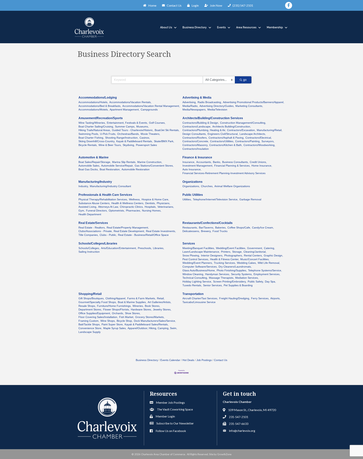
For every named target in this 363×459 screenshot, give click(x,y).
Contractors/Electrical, (258, 137)
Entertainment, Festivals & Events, (127, 122)
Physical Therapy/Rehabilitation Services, (103, 199)
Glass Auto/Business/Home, (199, 270)
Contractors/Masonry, (195, 145)
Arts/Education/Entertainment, (119, 248)
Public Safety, (256, 281)
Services (188, 243)
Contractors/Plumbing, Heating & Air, (204, 130)
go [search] (245, 79)
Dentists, (150, 203)
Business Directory (194, 27)
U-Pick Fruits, (108, 134)
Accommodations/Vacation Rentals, (130, 102)
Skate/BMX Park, (164, 141)
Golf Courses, (157, 122)
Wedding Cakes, (247, 263)
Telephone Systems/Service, (265, 270)
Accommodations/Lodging (97, 97)
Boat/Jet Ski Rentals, (167, 130)
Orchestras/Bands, (128, 134)
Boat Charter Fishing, (91, 137)
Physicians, (163, 203)
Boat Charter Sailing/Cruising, (96, 126)
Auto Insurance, (191, 169)
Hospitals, (150, 206)
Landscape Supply (89, 332)
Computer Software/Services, (199, 266)
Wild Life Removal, (269, 263)
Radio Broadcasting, (210, 102)
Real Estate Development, (129, 231)
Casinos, (145, 137)
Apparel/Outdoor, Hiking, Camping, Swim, (152, 328)
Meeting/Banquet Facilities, (198, 248)
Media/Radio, (190, 106)
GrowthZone (224, 454)
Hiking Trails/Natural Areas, (94, 130)
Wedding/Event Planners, (197, 263)
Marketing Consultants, (249, 106)
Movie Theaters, (150, 134)
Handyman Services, (217, 274)
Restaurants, (190, 227)
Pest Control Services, (195, 259)
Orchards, (118, 313)
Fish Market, (126, 317)
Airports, (275, 298)
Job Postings (204, 360)
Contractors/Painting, (247, 141)
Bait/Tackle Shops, (89, 324)
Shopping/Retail (90, 293)
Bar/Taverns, (206, 227)
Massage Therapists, (221, 277)
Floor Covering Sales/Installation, (98, 317)
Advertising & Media (196, 97)
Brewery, (206, 231)
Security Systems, (241, 274)
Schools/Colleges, (89, 248)
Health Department (89, 214)
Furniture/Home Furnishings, (114, 306)
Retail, (160, 298)
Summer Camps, (125, 126)
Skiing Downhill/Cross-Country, (96, 141)
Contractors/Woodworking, (259, 145)
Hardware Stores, (141, 309)
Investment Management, (197, 165)
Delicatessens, (191, 231)
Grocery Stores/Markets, (149, 317)
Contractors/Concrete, (195, 141)
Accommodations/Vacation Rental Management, (151, 106)
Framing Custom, (88, 320)
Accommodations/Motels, (93, 109)
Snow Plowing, (191, 255)
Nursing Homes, (151, 210)
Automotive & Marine (93, 157)
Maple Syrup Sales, (114, 328)
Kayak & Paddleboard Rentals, (134, 141)
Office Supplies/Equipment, (94, 313)
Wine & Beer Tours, (110, 145)
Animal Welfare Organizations (232, 186)
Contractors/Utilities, (222, 141)
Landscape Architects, (253, 134)
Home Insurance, (261, 165)
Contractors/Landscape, (196, 126)
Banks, (217, 162)
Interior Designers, (212, 255)
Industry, (83, 186)
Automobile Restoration (136, 169)
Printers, (226, 251)
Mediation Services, (247, 277)
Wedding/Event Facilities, (231, 248)
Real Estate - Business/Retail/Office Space (143, 235)
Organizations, (191, 186)
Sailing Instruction (89, 251)
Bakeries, (220, 227)
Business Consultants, (235, 162)
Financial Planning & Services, (232, 165)
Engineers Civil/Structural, (223, 134)
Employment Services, (267, 274)
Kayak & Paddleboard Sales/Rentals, (146, 324)
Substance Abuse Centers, (94, 203)
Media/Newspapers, (194, 109)
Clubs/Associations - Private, (95, 231)
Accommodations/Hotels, (93, 102)
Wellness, (134, 199)
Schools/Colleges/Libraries (97, 243)
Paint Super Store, (112, 324)
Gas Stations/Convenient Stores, (154, 165)
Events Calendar (170, 360)
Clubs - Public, (108, 235)
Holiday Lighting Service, (197, 281)
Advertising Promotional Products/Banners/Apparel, (253, 102)
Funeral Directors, (97, 210)
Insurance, (188, 162)
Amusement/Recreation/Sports (100, 118)
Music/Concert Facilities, (254, 259)
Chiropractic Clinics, (131, 206)
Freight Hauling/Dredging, (234, 298)
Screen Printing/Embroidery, (230, 281)
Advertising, (189, 102)
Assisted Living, (87, 206)
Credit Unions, (258, 162)
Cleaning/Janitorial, (255, 251)
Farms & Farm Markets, (141, 298)
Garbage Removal (250, 199)
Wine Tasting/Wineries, (92, 122)
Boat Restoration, (110, 169)
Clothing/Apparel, (115, 298)
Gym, (81, 210)
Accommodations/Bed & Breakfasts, (99, 106)
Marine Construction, (149, 162)
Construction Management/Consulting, (243, 122)
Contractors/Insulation (195, 148)
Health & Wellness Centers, (127, 203)
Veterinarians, (165, 206)
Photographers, (233, 255)
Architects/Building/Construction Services (212, 118)
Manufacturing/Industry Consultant (110, 186)
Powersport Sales (146, 145)
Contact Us (220, 360)
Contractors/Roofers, (194, 137)
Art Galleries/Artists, (159, 302)
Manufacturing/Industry (95, 181)
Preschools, (145, 248)
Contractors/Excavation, (241, 130)
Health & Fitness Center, (224, 259)
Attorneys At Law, (108, 206)
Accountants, (204, 162)
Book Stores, (152, 306)
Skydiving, (129, 145)
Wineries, (138, 306)
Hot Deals (188, 360)
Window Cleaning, (193, 274)
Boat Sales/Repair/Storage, (94, 162)
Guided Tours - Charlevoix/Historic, (133, 130)
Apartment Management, (125, 109)
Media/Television (217, 109)
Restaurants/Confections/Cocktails (207, 222)
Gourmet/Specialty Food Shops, (97, 302)
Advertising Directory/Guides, (216, 106)
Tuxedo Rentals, (192, 285)
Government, (255, 248)
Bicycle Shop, (125, 320)
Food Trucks (220, 231)
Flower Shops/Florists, (116, 309)
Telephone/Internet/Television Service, (215, 199)
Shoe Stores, (132, 313)
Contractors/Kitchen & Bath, (225, 145)
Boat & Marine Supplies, (132, 302)
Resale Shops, (87, 306)
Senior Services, (213, 285)
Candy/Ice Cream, (263, 227)
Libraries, (158, 248)
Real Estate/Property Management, (128, 227)
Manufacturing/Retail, (269, 130)
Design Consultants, (194, 134)
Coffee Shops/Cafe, (239, 227)
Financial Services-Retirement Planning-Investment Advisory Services (223, 173)
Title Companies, (88, 235)
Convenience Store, (90, 328)
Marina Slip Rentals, (124, 162)
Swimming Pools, (88, 134)
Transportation (193, 293)
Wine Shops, (108, 320)
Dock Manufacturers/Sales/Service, (155, 320)
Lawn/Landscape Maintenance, (201, 251)
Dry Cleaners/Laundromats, (235, 266)
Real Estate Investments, (161, 231)
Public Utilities (192, 194)
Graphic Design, (273, 255)
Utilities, (187, 199)
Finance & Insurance (197, 157)
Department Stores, (90, 309)
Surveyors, (267, 141)
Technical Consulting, (195, 277)
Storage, (237, 251)
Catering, (269, 248)
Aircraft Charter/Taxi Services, (200, 298)
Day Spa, (270, 281)
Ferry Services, (260, 298)
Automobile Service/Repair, (117, 165)
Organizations (192, 181)
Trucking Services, (225, 263)
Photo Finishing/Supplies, (232, 270)
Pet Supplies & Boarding (238, 285)
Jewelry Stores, (162, 309)
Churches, (207, 186)
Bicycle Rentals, (87, 145)
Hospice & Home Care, (155, 199)
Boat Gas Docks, (88, 169)
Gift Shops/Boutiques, (91, 298)
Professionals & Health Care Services (105, 194)
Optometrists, (117, 210)
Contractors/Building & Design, (200, 122)
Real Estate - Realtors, (91, 227)
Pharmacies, (133, 210)
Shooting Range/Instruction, (121, 137)
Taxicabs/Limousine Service (199, 302)
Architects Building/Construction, (231, 126)
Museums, (142, 126)
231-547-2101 (238, 417)
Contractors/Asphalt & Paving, (226, 137)
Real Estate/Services (93, 222)
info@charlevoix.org (242, 430)
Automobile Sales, (89, 165)
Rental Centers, (253, 255)
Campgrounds (149, 109)
